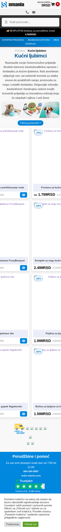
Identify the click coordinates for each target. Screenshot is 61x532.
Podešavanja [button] (12, 524)
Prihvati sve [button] (30, 524)
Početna (20, 50)
